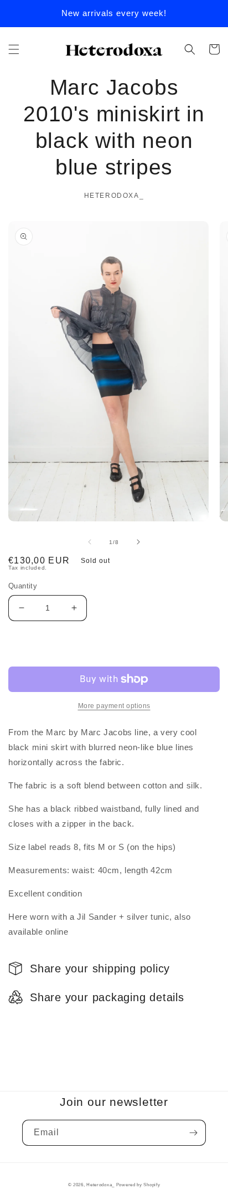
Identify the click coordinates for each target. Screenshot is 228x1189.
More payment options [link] (114, 706)
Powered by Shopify (138, 1184)
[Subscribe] (193, 1133)
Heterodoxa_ (101, 1184)
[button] (14, 49)
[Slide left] (89, 542)
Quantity (22, 586)
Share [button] (32, 1025)
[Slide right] (138, 542)
